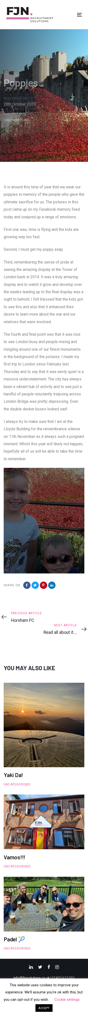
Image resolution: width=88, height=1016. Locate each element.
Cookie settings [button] (67, 999)
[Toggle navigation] (79, 14)
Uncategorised (16, 120)
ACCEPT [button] (44, 1008)
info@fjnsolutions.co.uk (31, 978)
